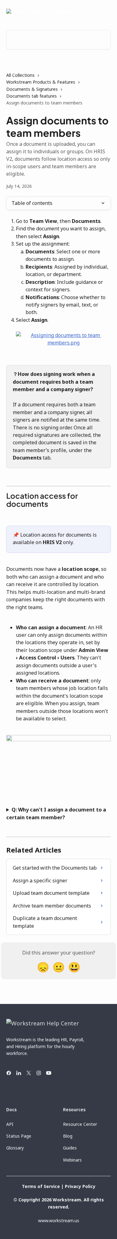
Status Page (18, 1136)
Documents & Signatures (32, 89)
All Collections (20, 75)
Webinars (72, 1160)
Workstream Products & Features (40, 82)
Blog (67, 1136)
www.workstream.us (58, 1220)
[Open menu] (105, 11)
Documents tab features (31, 96)
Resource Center (80, 1124)
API (9, 1124)
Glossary (15, 1148)
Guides (70, 1148)
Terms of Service (41, 1186)
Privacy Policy (80, 1186)
